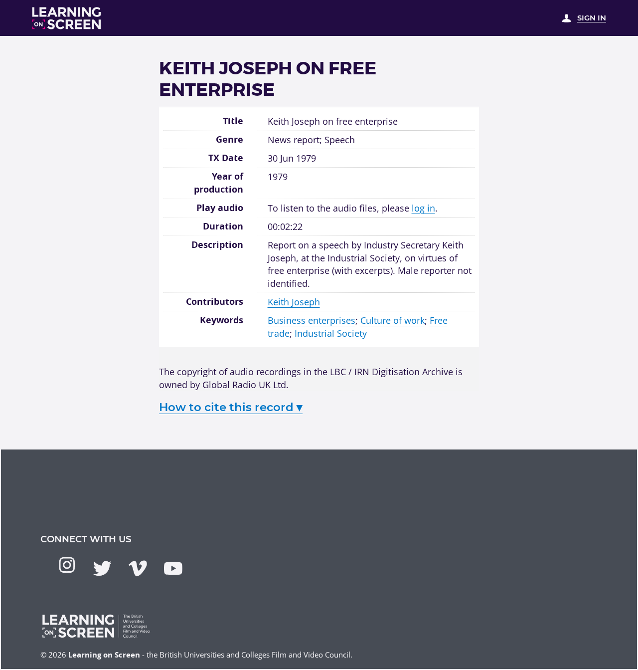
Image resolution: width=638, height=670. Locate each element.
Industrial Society (331, 333)
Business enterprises (311, 320)
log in (423, 208)
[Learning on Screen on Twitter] (102, 568)
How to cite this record (231, 407)
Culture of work (392, 320)
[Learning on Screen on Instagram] (67, 565)
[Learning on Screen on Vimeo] (138, 568)
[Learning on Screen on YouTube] (173, 568)
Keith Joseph (294, 301)
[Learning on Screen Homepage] (67, 18)
